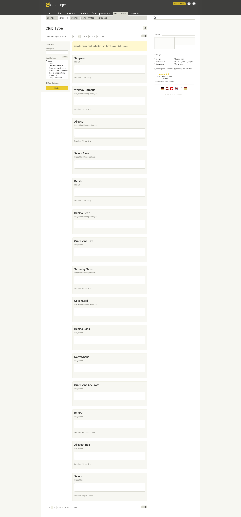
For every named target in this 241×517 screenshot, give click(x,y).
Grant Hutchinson (88, 432)
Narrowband (81, 357)
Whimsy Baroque (84, 90)
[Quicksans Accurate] (109, 396)
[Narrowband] (109, 368)
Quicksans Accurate (86, 385)
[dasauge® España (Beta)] (185, 88)
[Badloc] (109, 424)
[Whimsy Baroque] (109, 101)
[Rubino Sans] (109, 340)
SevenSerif (81, 301)
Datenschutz (160, 61)
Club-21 (77, 62)
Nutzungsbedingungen (184, 61)
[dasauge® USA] (181, 88)
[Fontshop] (164, 39)
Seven (78, 476)
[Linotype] (164, 43)
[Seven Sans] (109, 164)
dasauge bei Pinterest (184, 69)
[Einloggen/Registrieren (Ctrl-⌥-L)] (188, 3)
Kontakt (158, 59)
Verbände (102, 18)
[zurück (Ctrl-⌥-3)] (142, 36)
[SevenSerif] (109, 312)
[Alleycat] (109, 133)
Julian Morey (86, 77)
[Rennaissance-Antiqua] (57, 73)
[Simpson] (109, 69)
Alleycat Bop (82, 445)
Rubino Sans (82, 329)
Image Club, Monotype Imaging (85, 93)
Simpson (79, 58)
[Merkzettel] (194, 3)
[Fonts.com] (185, 39)
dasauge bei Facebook (164, 69)
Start (49, 14)
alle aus (65, 57)
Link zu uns (160, 64)
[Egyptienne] (57, 75)
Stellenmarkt (71, 14)
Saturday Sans (83, 269)
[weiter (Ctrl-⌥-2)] (145, 36)
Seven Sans (81, 153)
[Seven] (109, 487)
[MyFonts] (164, 47)
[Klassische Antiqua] (57, 66)
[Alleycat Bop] (109, 456)
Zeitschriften (88, 18)
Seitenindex (179, 64)
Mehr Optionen (53, 83)
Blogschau (105, 14)
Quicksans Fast (83, 241)
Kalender (51, 18)
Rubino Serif (82, 213)
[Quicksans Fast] (109, 252)
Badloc (78, 413)
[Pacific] (109, 192)
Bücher (74, 18)
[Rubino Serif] (109, 224)
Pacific (78, 181)
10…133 (100, 36)
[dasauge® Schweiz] (171, 88)
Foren (94, 14)
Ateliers (85, 14)
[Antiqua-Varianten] (57, 77)
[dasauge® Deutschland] (162, 88)
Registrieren (179, 3)
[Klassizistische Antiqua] (57, 68)
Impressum (179, 59)
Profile (58, 14)
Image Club (78, 244)
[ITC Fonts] (185, 43)
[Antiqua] (57, 63)
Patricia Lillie (86, 109)
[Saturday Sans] (109, 280)
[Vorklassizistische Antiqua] (57, 70)
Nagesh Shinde (87, 495)
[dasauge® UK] (176, 88)
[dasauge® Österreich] (167, 88)
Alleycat (79, 121)
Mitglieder (134, 14)
